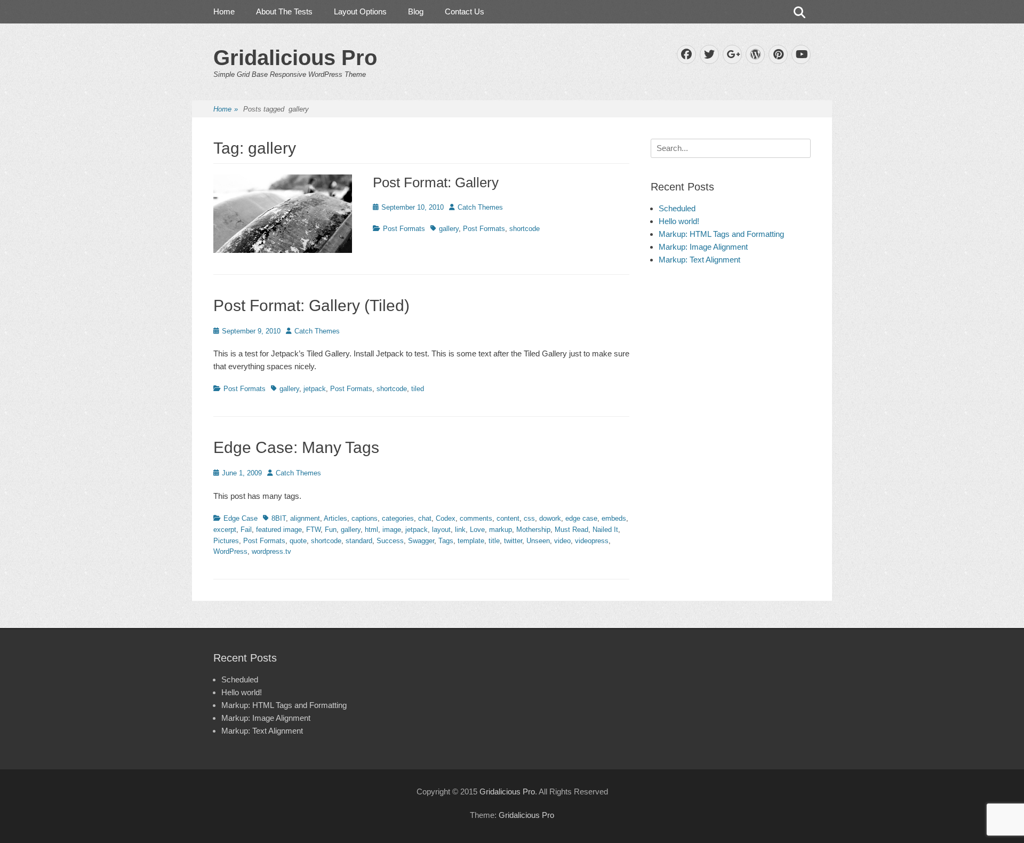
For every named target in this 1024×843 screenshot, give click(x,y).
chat (424, 518)
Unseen (538, 541)
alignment (305, 518)
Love (477, 530)
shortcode (524, 229)
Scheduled (677, 208)
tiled (417, 389)
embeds (614, 518)
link (460, 530)
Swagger (421, 541)
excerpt (224, 530)
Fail (246, 530)
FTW (313, 530)
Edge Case (240, 518)
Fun (331, 530)
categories (398, 518)
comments (476, 518)
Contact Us (464, 11)
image (391, 530)
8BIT (278, 518)
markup (500, 530)
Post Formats (404, 229)
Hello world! (679, 221)
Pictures (226, 541)
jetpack (314, 389)
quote (298, 541)
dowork (550, 518)
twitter (513, 541)
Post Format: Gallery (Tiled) (311, 305)
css (529, 518)
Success (390, 541)
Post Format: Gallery (436, 182)
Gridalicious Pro (295, 57)
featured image (279, 530)
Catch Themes (480, 207)
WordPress (230, 551)
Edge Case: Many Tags (296, 447)
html (371, 530)
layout (441, 530)
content (508, 518)
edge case (581, 518)
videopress (592, 541)
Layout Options (360, 11)
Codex (445, 518)
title (494, 541)
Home (224, 11)
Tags (445, 541)
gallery (449, 229)
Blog (415, 11)
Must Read (571, 530)
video (562, 541)
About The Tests (284, 11)
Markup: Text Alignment (699, 259)
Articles (335, 518)
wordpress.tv (271, 551)
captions (364, 518)
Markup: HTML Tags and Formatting (721, 233)
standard (359, 541)
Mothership (533, 530)
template (471, 541)
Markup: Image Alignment (703, 246)
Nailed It (605, 530)
